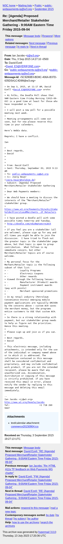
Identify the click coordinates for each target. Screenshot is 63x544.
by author (33, 518)
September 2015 (44, 9)
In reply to (23, 46)
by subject (20, 518)
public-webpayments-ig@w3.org (28, 70)
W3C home (9, 5)
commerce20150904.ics (24, 426)
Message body (32, 36)
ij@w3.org (32, 55)
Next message (37, 43)
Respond (47, 36)
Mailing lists (25, 5)
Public (38, 5)
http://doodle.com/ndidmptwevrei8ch (29, 223)
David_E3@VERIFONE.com (22, 66)
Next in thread (39, 46)
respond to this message (35, 508)
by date (50, 515)
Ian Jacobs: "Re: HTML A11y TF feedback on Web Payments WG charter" (30, 469)
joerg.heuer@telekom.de (20, 180)
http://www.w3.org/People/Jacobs (25, 402)
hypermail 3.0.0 (47, 532)
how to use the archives (25, 522)
